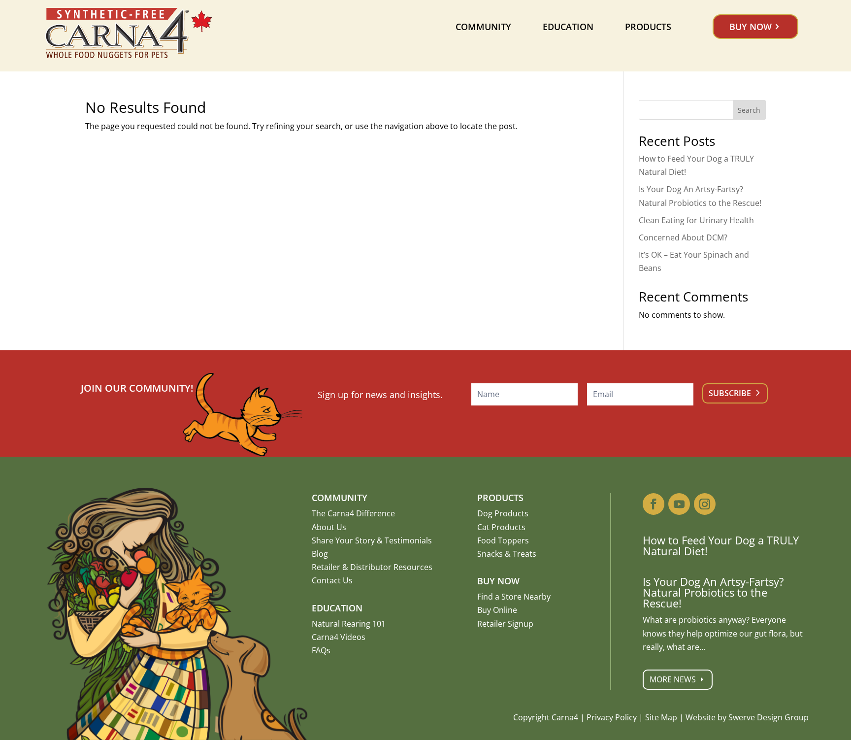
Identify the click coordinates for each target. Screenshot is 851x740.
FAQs (321, 650)
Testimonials (408, 540)
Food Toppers (503, 540)
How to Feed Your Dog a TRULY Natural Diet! (721, 545)
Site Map (661, 717)
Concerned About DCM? (683, 237)
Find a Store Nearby (514, 596)
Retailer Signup (505, 623)
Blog (320, 553)
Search (749, 110)
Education (568, 27)
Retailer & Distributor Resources (372, 567)
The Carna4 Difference (353, 513)
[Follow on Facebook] (653, 504)
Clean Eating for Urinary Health (696, 220)
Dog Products (502, 513)
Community (483, 27)
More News (673, 679)
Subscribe (730, 393)
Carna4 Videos (338, 637)
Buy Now (750, 27)
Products (648, 27)
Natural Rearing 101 (349, 623)
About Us (329, 527)
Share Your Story (343, 540)
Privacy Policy (612, 717)
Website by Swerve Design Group (747, 717)
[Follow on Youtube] (679, 504)
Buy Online (497, 610)
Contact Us (332, 580)
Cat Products (501, 527)
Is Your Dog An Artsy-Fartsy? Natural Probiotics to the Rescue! (713, 592)
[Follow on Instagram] (705, 504)
